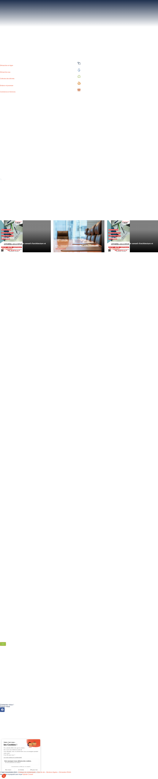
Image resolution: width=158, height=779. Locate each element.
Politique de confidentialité (27, 772)
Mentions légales (51, 772)
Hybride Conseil (27, 774)
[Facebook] (2, 709)
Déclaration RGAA (65, 772)
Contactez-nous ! (7, 705)
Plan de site (41, 772)
